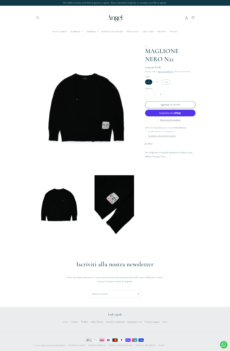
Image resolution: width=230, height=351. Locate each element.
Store (164, 322)
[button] (37, 18)
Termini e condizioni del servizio (121, 345)
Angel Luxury (45, 345)
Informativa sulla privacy (97, 345)
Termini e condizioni (115, 322)
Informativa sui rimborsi (76, 345)
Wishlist (84, 322)
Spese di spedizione (165, 72)
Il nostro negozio (152, 322)
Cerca (65, 322)
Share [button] (150, 143)
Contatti (74, 322)
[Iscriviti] (138, 294)
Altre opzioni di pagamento (170, 120)
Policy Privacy (97, 322)
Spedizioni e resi (134, 322)
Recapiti (162, 345)
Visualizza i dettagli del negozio (162, 136)
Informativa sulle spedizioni (146, 345)
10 (166, 82)
